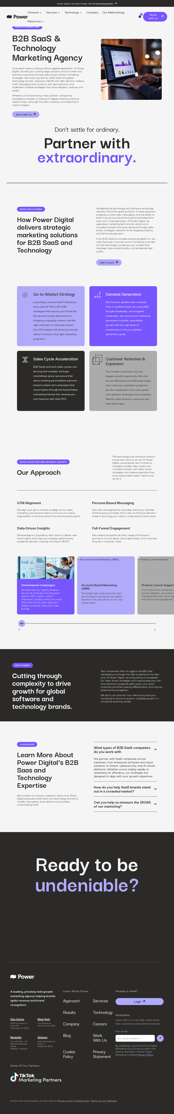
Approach (71, 1000)
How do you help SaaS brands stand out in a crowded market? (122, 789)
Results (69, 1012)
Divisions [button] (33, 12)
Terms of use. (98, 1100)
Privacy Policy (145, 1054)
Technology (102, 1012)
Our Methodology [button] (113, 12)
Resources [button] (34, 21)
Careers (100, 1023)
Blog (67, 1035)
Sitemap (112, 1100)
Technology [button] (72, 12)
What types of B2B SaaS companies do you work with (122, 749)
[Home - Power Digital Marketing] (17, 17)
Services (100, 1000)
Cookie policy (82, 1100)
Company (71, 1023)
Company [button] (92, 12)
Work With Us (100, 1037)
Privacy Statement (102, 1053)
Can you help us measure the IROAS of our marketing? (122, 804)
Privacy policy (65, 1100)
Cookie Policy (69, 1053)
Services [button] (51, 12)
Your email (121, 1031)
